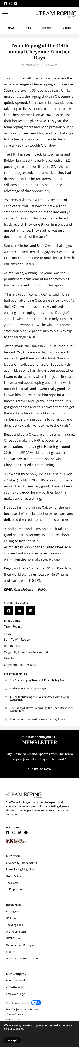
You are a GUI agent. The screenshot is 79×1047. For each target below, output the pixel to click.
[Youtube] (15, 3)
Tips (28, 28)
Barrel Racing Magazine (20, 869)
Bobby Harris (14, 160)
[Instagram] (10, 3)
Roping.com (13, 911)
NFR (32, 337)
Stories (46, 28)
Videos (67, 28)
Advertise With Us (16, 987)
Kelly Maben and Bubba (30, 589)
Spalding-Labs (14, 925)
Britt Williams (53, 154)
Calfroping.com (15, 889)
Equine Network (16, 980)
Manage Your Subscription (22, 958)
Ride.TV (10, 952)
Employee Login (15, 994)
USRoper (11, 918)
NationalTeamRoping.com (21, 945)
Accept (12, 1040)
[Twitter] (19, 832)
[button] (8, 610)
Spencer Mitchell (16, 245)
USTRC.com (13, 938)
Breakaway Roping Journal (21, 862)
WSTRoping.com (16, 931)
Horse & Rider (14, 876)
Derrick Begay (39, 252)
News (11, 28)
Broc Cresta (46, 245)
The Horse (12, 883)
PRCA (25, 452)
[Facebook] (5, 3)
